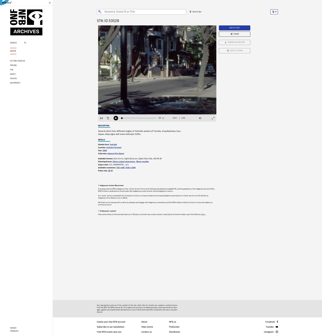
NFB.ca (172, 322)
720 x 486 (120, 168)
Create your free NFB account (111, 322)
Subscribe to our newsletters (110, 327)
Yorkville (113, 145)
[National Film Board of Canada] (26, 22)
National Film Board (116, 154)
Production (174, 327)
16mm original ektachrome (124, 162)
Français (14, 331)
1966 (105, 151)
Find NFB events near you (109, 332)
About (144, 322)
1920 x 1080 (130, 168)
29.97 (110, 171)
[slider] (201, 109)
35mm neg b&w (142, 162)
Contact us (146, 332)
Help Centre (147, 327)
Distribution (174, 332)
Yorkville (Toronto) (113, 148)
